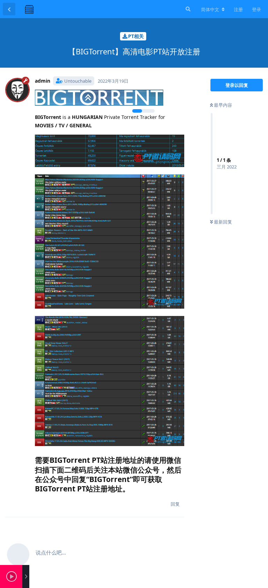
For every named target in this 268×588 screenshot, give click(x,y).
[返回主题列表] (9, 9)
